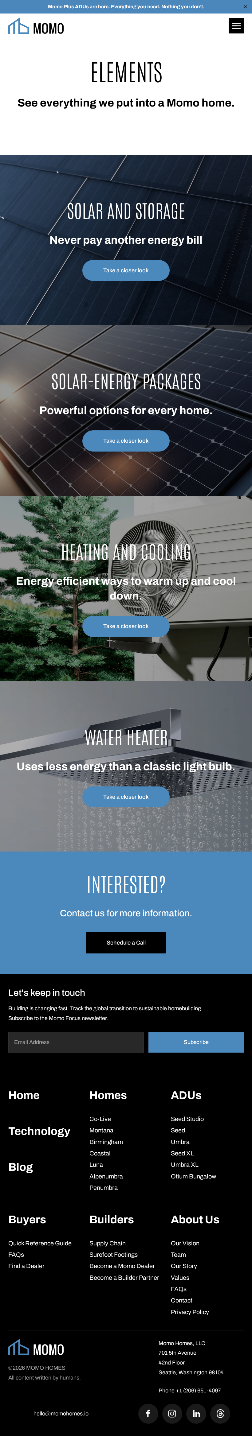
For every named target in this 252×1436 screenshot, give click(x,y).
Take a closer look (126, 270)
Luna (96, 1164)
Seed (178, 1130)
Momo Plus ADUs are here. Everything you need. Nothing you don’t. (126, 6)
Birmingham (106, 1142)
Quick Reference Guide (40, 1243)
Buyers (27, 1219)
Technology (39, 1131)
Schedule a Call (126, 943)
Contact (181, 1300)
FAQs (16, 1254)
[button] (236, 26)
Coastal (100, 1153)
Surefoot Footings (113, 1254)
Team (178, 1254)
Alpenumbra (106, 1176)
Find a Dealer (26, 1266)
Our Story (184, 1266)
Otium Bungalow (193, 1176)
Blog (20, 1167)
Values (180, 1277)
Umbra (180, 1142)
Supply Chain (107, 1243)
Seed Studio (187, 1119)
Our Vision (185, 1243)
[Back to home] (36, 26)
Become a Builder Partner (124, 1277)
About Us (195, 1219)
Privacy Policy (190, 1311)
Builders (111, 1219)
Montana (101, 1130)
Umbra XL (185, 1164)
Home (24, 1095)
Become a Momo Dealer (122, 1266)
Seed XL (182, 1153)
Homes (108, 1095)
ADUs (186, 1095)
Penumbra (103, 1187)
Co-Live (100, 1119)
